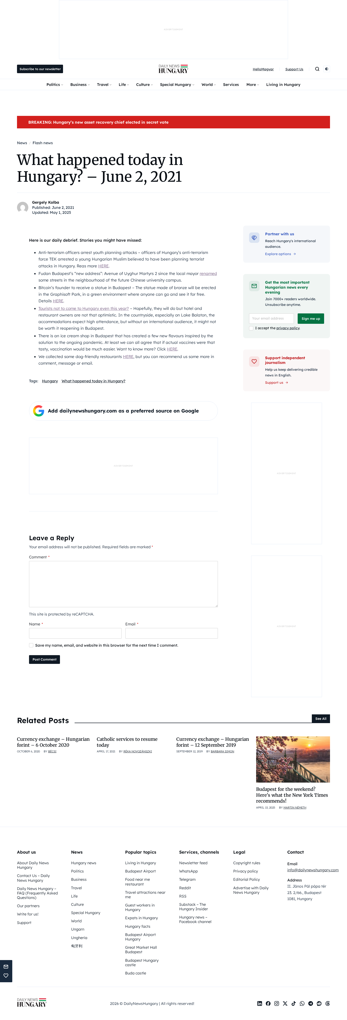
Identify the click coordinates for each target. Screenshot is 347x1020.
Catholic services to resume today (127, 742)
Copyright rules (246, 862)
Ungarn (77, 929)
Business (78, 84)
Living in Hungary (283, 84)
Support (24, 922)
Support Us (294, 69)
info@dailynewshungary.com (313, 870)
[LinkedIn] (259, 1003)
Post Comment (44, 659)
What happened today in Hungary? (93, 381)
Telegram (187, 879)
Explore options (278, 254)
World (207, 84)
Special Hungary (175, 84)
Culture (143, 84)
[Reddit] (319, 1003)
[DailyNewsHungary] (173, 69)
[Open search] (317, 69)
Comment (39, 557)
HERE (103, 265)
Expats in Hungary (141, 917)
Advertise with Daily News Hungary (251, 890)
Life (122, 84)
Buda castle (135, 973)
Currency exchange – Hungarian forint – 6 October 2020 (53, 742)
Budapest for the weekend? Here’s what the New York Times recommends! (292, 795)
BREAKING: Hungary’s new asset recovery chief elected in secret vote (98, 122)
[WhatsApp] (302, 1003)
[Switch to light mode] (326, 69)
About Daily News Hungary (33, 865)
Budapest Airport (140, 871)
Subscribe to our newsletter (40, 69)
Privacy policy (245, 871)
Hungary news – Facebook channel (195, 919)
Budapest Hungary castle (142, 962)
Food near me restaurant (137, 881)
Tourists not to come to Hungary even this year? (83, 308)
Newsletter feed (193, 862)
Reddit (185, 887)
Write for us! (27, 914)
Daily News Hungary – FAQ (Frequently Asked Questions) (37, 893)
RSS (182, 896)
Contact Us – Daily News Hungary (33, 877)
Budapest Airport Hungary (140, 936)
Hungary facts (137, 926)
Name (36, 624)
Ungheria (79, 937)
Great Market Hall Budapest (141, 949)
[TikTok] (293, 1003)
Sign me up (311, 318)
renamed (208, 273)
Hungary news (83, 862)
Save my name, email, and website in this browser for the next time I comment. (106, 645)
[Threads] (327, 1003)
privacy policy (287, 328)
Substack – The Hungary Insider (193, 906)
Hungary (50, 381)
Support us (274, 382)
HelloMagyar (263, 69)
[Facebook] (268, 1003)
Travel (102, 84)
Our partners (28, 905)
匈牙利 (76, 946)
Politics (53, 84)
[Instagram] (276, 1003)
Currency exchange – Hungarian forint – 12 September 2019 (212, 742)
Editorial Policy (246, 879)
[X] (285, 1003)
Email (131, 624)
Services (231, 84)
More (251, 84)
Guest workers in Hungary (140, 907)
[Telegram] (310, 1003)
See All (320, 719)
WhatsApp (188, 871)
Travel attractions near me (145, 894)
